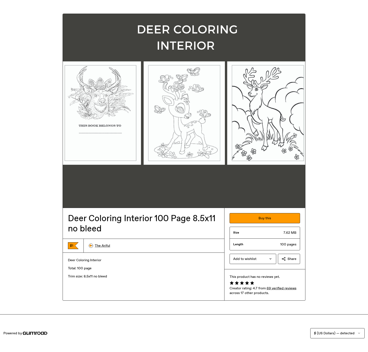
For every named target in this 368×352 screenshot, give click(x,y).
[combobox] (253, 259)
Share (292, 259)
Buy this (265, 218)
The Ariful (102, 246)
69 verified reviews (281, 288)
